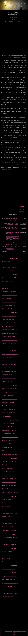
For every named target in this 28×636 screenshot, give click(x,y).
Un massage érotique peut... (9, 541)
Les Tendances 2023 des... (8, 357)
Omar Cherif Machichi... (8, 499)
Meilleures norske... (7, 506)
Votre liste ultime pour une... (9, 305)
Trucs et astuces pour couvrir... (9, 340)
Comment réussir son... (7, 381)
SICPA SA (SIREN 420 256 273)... (10, 433)
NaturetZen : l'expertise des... (9, 364)
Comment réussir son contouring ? (13, 21)
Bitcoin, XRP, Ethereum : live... (9, 478)
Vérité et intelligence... (7, 447)
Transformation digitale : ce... (9, 527)
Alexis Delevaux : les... (7, 555)
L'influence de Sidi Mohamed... (9, 443)
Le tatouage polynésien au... (9, 371)
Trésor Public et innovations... (9, 488)
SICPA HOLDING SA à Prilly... (9, 430)
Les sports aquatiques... (8, 596)
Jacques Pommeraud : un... (9, 471)
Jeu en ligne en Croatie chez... (9, 513)
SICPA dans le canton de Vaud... (10, 437)
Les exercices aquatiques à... (9, 589)
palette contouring (15, 140)
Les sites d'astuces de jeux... (9, 336)
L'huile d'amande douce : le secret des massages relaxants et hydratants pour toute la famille (13, 237)
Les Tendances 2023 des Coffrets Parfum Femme (12, 224)
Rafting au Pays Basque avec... (9, 579)
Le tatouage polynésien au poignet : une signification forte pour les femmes (12, 243)
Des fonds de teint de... (7, 374)
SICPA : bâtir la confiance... (8, 426)
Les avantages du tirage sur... (9, 291)
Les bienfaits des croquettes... (9, 322)
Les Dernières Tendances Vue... (10, 537)
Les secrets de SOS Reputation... (10, 530)
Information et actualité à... (8, 270)
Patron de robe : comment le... (9, 544)
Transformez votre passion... (9, 284)
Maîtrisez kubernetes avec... (9, 302)
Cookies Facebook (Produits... (9, 523)
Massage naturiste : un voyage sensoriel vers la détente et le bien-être (12, 219)
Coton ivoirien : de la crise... (9, 450)
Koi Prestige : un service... (8, 326)
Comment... (5, 288)
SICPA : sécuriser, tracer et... (9, 440)
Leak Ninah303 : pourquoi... (9, 316)
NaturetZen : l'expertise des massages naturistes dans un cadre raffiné (12, 232)
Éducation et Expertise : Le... (9, 482)
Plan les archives (6, 261)
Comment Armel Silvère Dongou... (10, 492)
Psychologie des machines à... (9, 461)
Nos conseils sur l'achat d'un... (9, 333)
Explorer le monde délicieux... (9, 405)
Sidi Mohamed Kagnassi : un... (9, 454)
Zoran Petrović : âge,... (7, 586)
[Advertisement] (14, 37)
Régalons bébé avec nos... (8, 402)
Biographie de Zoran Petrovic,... (10, 583)
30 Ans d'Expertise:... (7, 298)
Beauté (13, 19)
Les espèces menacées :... (8, 319)
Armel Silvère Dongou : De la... (9, 485)
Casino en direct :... (7, 509)
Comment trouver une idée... (9, 378)
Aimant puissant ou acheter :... (9, 295)
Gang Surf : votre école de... (9, 576)
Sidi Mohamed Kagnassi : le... (9, 475)
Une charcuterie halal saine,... (9, 412)
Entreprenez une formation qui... (10, 329)
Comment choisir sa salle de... (9, 343)
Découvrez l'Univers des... (8, 569)
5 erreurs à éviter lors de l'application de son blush (12, 228)
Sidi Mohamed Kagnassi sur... (9, 520)
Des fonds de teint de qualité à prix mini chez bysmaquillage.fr (13, 248)
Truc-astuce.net (8, 631)
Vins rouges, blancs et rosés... (9, 392)
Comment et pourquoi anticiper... (10, 267)
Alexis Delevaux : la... (7, 558)
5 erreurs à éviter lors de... (8, 360)
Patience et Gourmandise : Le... (10, 388)
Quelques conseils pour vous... (9, 561)
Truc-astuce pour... (6, 416)
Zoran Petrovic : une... (7, 468)
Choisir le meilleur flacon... (8, 308)
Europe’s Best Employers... (8, 423)
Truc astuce (14, 17)
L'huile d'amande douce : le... (9, 367)
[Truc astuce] (14, 5)
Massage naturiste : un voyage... (10, 354)
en (14, 634)
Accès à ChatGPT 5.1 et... (8, 516)
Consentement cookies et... (8, 503)
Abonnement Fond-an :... (8, 281)
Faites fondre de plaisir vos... (9, 409)
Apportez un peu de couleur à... (10, 346)
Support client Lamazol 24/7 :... (9, 277)
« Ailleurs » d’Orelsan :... (8, 551)
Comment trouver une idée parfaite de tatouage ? (21, 209)
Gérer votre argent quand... (8, 464)
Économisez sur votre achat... (9, 399)
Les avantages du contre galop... (10, 593)
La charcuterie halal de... (8, 395)
